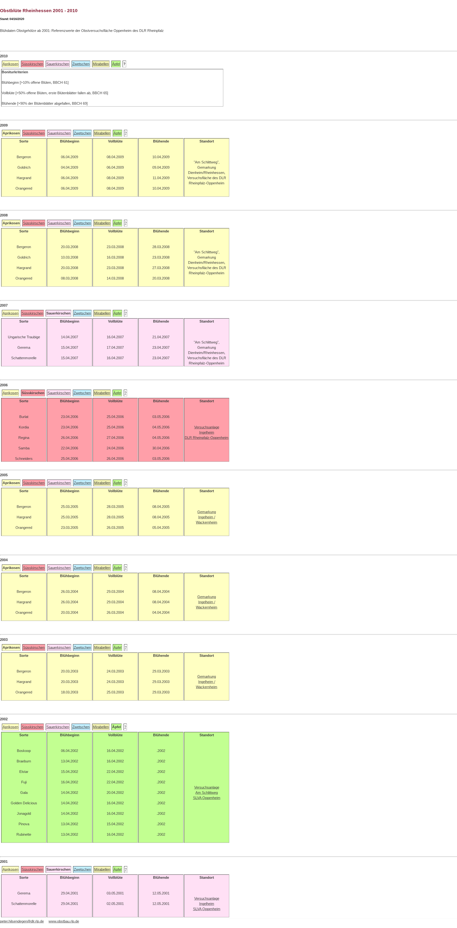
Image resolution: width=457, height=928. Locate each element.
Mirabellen (101, 64)
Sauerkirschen (57, 64)
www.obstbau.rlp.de (64, 921)
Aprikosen (10, 64)
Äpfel (116, 64)
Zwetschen (80, 64)
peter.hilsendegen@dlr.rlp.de (22, 921)
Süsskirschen (32, 64)
